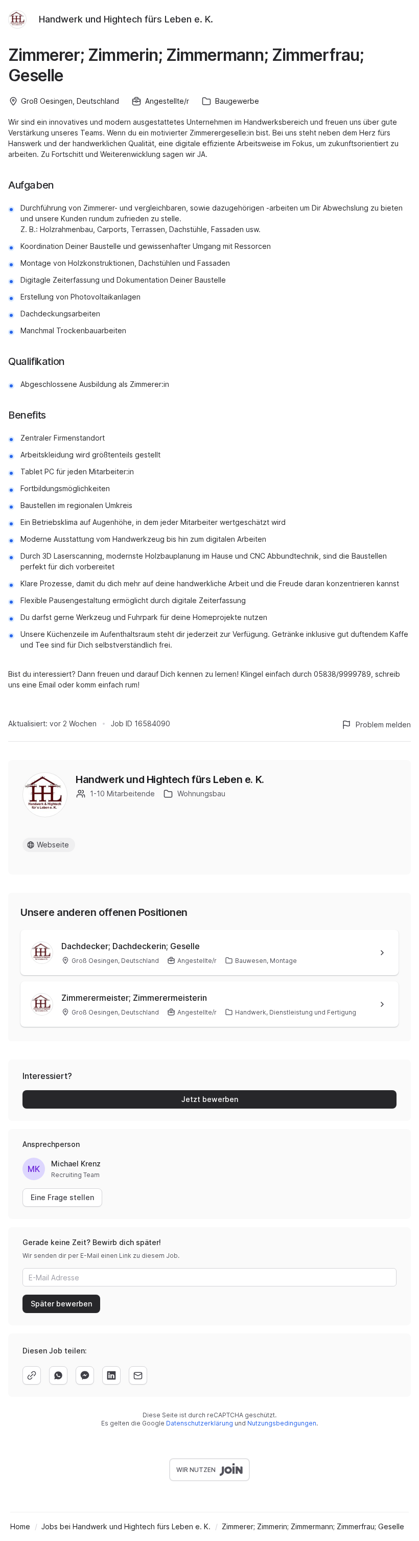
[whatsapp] (58, 1375)
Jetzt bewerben (209, 1099)
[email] (138, 1375)
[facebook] (85, 1375)
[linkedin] (111, 1375)
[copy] (31, 1375)
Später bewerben (61, 1303)
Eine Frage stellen (62, 1197)
